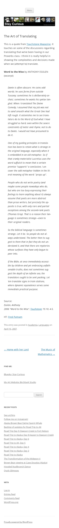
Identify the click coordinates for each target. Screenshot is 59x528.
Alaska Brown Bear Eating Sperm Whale (23, 423)
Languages (44, 324)
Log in (7, 490)
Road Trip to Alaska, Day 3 (16, 450)
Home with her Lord (16, 349)
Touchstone (36, 309)
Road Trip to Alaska (13, 454)
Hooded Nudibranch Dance (17, 466)
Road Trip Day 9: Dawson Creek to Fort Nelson (26, 430)
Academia (33, 324)
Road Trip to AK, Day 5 (14, 442)
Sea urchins (9, 415)
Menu (29, 10)
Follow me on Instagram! (16, 419)
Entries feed (9, 494)
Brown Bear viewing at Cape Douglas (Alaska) (25, 462)
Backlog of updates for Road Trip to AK (22, 427)
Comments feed (12, 498)
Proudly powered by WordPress (18, 522)
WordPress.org (11, 502)
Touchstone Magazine (39, 44)
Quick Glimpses (11, 470)
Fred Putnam (15, 316)
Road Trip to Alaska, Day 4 (16, 446)
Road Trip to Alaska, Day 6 (16, 438)
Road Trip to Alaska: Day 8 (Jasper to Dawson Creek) (29, 434)
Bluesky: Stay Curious (14, 374)
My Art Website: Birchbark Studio (20, 382)
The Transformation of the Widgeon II (22, 458)
